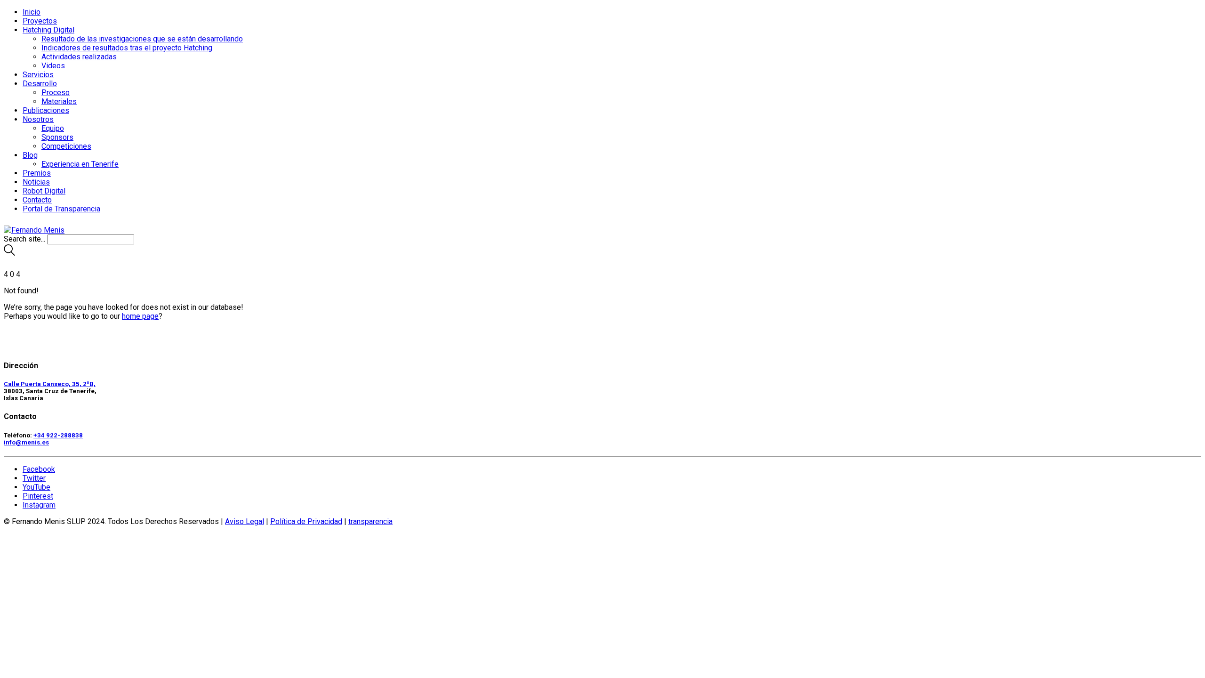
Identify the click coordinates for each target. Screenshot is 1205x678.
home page (140, 316)
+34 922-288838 (58, 435)
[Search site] (9, 253)
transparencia (370, 521)
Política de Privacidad (306, 521)
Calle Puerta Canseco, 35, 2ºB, (50, 383)
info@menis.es (26, 442)
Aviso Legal (244, 521)
